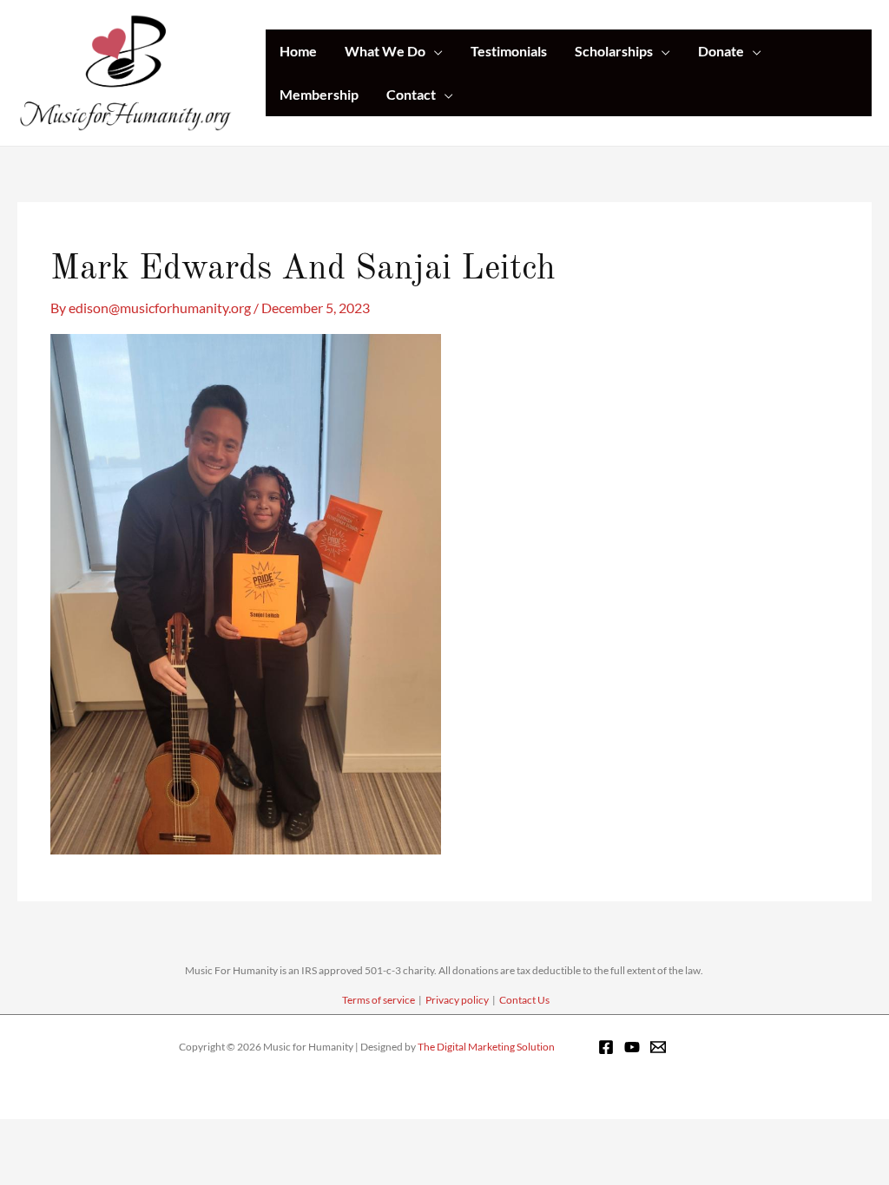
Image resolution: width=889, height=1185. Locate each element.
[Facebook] (606, 1047)
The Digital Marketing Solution (486, 1046)
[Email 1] (658, 1047)
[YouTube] (632, 1047)
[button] (434, 51)
